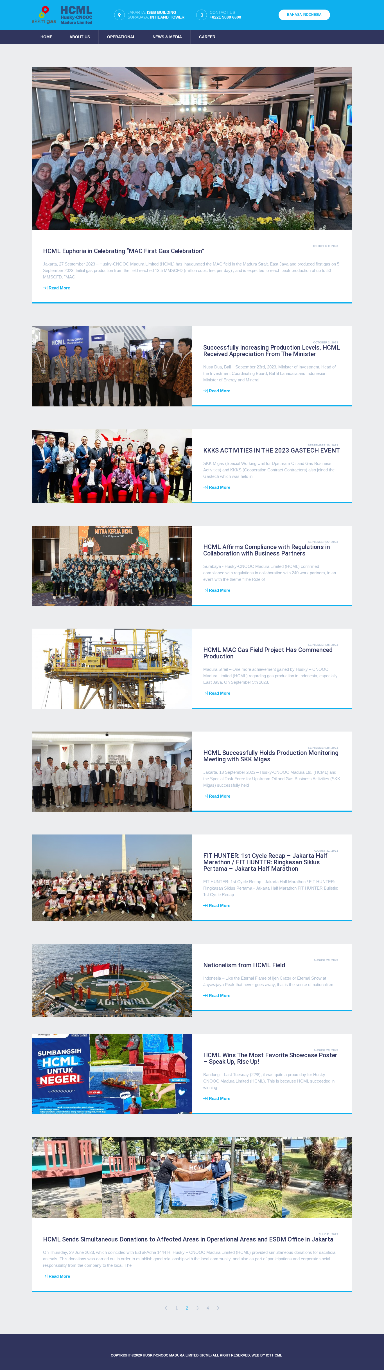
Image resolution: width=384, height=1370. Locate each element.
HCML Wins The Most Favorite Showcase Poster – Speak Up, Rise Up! (270, 1058)
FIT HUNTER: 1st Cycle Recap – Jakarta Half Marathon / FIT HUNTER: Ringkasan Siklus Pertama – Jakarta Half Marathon (265, 862)
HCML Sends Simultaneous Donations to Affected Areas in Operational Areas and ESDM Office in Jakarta (188, 1239)
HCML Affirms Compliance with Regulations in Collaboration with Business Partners (266, 550)
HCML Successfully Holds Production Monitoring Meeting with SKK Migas (270, 756)
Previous (166, 1308)
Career (207, 37)
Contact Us (225, 14)
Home (46, 37)
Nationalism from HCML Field (244, 965)
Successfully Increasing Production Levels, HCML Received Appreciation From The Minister (271, 350)
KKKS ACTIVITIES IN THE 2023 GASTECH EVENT (271, 450)
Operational (121, 37)
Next (218, 1308)
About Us (79, 37)
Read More (59, 287)
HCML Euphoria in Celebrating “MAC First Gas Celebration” (123, 251)
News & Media (167, 37)
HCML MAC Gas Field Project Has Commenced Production (268, 653)
